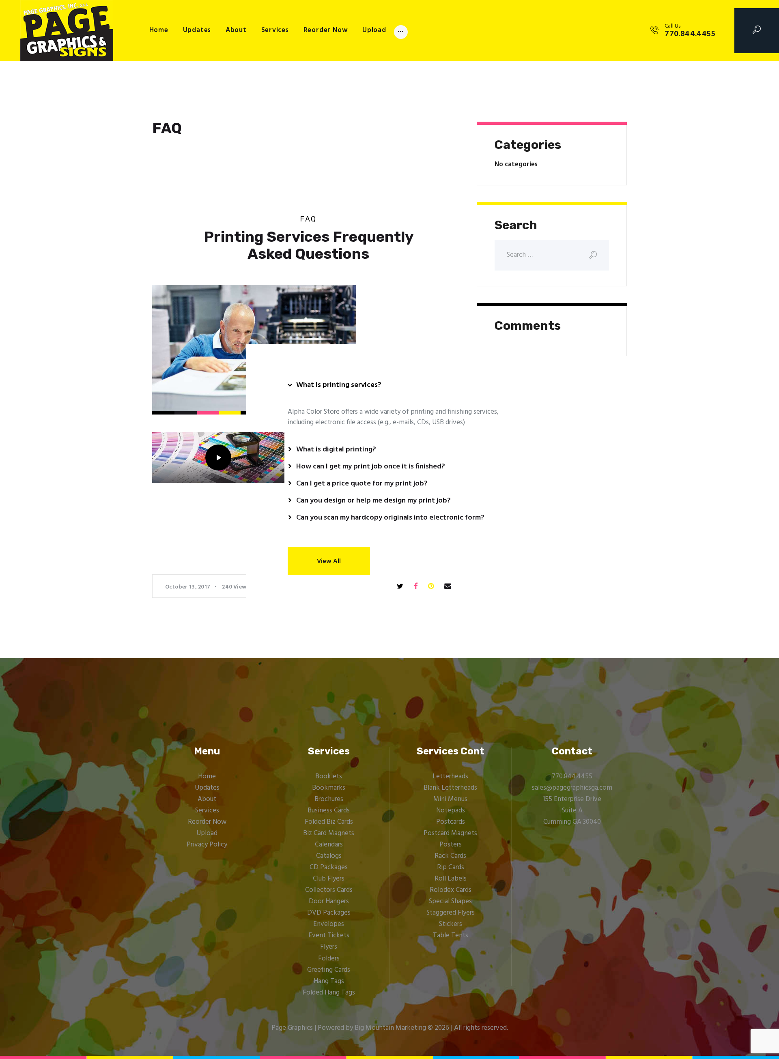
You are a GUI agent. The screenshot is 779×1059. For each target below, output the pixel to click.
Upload (206, 833)
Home (207, 776)
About (207, 799)
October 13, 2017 (188, 587)
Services (207, 810)
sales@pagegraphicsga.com (572, 787)
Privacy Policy (207, 844)
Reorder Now (207, 821)
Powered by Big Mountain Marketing (372, 1027)
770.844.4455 (572, 776)
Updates (207, 787)
